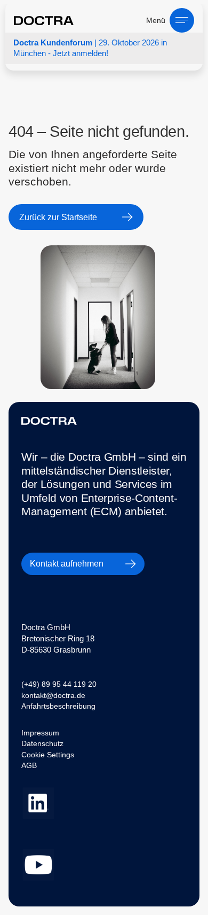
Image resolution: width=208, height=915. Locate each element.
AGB (29, 765)
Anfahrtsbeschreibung (58, 706)
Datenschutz (42, 743)
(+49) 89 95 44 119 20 (59, 684)
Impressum (40, 732)
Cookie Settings (47, 754)
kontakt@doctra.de (53, 695)
